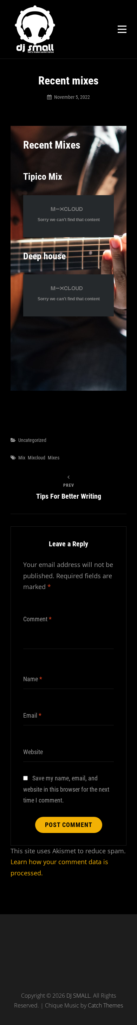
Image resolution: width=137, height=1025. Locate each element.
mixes (53, 457)
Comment (37, 619)
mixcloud (36, 457)
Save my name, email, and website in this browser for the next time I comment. (66, 789)
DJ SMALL (78, 995)
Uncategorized (32, 440)
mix (21, 457)
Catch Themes (105, 1005)
